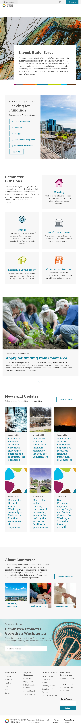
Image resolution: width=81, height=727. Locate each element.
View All (16, 152)
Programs (8, 680)
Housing (18, 127)
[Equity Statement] (40, 596)
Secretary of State (48, 686)
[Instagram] (60, 2)
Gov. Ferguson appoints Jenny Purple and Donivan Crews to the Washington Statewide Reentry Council (64, 513)
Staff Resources (29, 694)
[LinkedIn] (64, 2)
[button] (39, 382)
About (7, 690)
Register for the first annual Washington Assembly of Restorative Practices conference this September (15, 513)
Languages (10, 2)
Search (73, 2)
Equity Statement (38, 606)
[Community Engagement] (16, 596)
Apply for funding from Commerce (36, 358)
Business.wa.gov (48, 676)
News (7, 686)
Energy (17, 133)
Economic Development (24, 140)
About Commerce (65, 576)
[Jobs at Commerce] (65, 596)
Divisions (8, 676)
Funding (8, 683)
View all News (66, 400)
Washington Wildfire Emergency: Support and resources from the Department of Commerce (64, 449)
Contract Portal (29, 691)
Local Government (22, 121)
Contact (8, 693)
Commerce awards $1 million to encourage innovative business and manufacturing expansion (16, 449)
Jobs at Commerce (64, 606)
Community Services (23, 146)
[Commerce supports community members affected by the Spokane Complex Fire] (40, 419)
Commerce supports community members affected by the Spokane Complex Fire (40, 447)
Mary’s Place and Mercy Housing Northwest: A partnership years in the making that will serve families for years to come (40, 513)
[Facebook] (56, 2)
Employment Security (50, 695)
